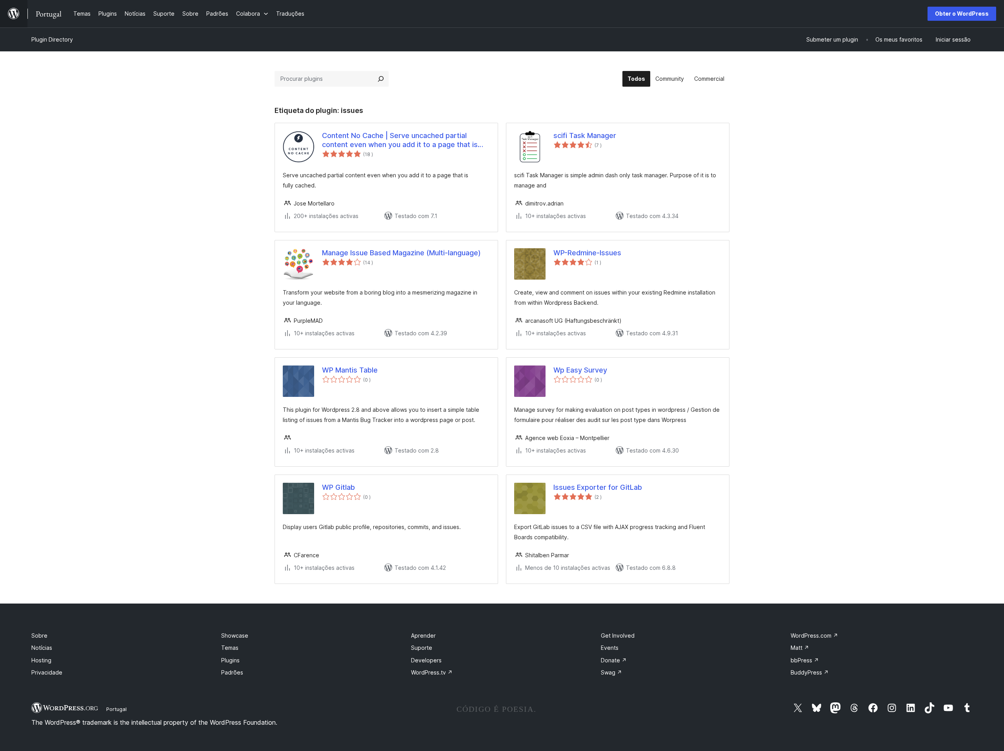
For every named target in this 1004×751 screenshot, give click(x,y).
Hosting (41, 660)
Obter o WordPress (962, 13)
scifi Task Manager (584, 135)
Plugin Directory (52, 39)
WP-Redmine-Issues (587, 253)
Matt (800, 647)
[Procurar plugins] (381, 79)
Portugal (116, 709)
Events (609, 647)
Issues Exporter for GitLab (597, 487)
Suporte (421, 647)
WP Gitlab (338, 487)
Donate (614, 660)
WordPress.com (814, 635)
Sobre (39, 635)
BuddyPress (810, 672)
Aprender (423, 635)
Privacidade (46, 672)
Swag (611, 672)
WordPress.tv (432, 672)
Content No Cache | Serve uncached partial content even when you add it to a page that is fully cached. (400, 140)
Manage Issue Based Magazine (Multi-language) (401, 253)
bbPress (805, 660)
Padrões (232, 672)
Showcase (234, 635)
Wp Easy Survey (580, 370)
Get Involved (618, 635)
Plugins (230, 660)
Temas (229, 647)
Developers (426, 660)
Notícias (41, 647)
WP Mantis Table (350, 370)
